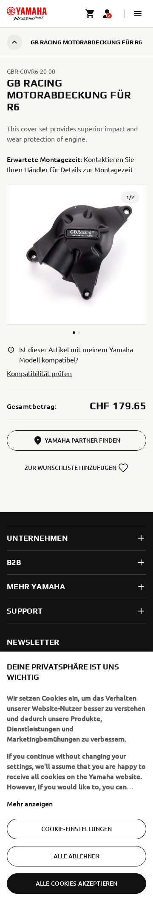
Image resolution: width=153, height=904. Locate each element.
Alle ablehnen (77, 856)
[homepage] (27, 13)
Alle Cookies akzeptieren (76, 883)
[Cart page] (90, 14)
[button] (137, 13)
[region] (76, 778)
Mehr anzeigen (30, 803)
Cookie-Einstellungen (76, 829)
